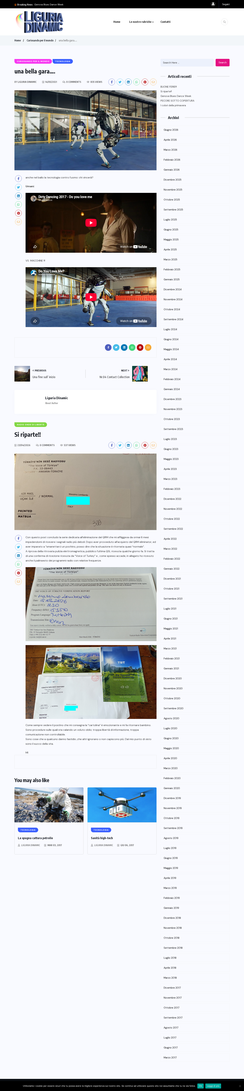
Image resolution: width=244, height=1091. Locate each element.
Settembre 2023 (173, 429)
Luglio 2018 (170, 957)
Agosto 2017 (171, 1027)
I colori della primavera (173, 105)
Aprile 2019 (170, 878)
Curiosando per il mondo (40, 40)
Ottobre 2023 (172, 419)
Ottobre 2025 (172, 199)
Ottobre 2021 (171, 588)
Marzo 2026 (170, 149)
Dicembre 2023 (172, 399)
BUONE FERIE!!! (169, 86)
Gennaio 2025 (172, 279)
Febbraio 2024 (172, 379)
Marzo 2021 (170, 648)
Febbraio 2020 (172, 778)
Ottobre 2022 (172, 519)
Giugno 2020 (171, 738)
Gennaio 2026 (172, 169)
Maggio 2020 (171, 748)
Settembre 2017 (173, 1017)
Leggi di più (213, 1086)
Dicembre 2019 (172, 798)
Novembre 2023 (173, 409)
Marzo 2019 (170, 888)
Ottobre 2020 (172, 698)
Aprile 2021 (170, 638)
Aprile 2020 (170, 758)
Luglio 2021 (170, 608)
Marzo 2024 (170, 369)
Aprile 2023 (170, 469)
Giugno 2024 (171, 339)
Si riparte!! (166, 91)
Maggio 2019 (171, 868)
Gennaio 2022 (171, 568)
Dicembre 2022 (172, 499)
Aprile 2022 (170, 539)
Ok (200, 1086)
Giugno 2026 (171, 130)
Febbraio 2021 (172, 658)
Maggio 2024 (171, 349)
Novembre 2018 (173, 928)
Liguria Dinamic (30, 845)
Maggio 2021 (171, 628)
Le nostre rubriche (140, 21)
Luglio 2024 (170, 329)
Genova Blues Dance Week (176, 96)
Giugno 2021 (171, 618)
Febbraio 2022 (172, 558)
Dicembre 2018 (172, 918)
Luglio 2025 (170, 219)
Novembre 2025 (173, 189)
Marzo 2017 (170, 1057)
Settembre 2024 (173, 319)
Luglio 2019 (170, 848)
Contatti (165, 21)
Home (116, 21)
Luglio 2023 (170, 439)
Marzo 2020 (171, 768)
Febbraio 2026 (172, 159)
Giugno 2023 (171, 449)
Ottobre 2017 (171, 1007)
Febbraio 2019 (172, 898)
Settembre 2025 (173, 209)
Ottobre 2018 (171, 938)
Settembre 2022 (173, 529)
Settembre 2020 (173, 708)
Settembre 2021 (173, 598)
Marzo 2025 (170, 259)
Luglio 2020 (170, 728)
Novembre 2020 (173, 688)
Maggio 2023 (171, 459)
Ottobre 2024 (172, 309)
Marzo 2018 (170, 977)
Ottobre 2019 (171, 818)
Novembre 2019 (173, 808)
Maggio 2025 (171, 239)
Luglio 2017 (170, 1037)
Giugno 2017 (171, 1047)
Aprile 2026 (170, 139)
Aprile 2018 (170, 967)
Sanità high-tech (102, 838)
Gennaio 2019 (171, 908)
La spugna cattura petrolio (35, 838)
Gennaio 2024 (172, 389)
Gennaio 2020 (172, 788)
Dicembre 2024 (173, 289)
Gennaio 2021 (171, 668)
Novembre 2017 (173, 997)
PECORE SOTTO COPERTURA (49, 4)
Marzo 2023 (170, 479)
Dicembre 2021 (172, 578)
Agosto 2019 (171, 838)
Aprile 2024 (170, 359)
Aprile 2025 (170, 249)
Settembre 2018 (173, 948)
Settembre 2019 (173, 828)
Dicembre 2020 (173, 678)
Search (223, 62)
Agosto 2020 (171, 718)
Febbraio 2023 (172, 489)
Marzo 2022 (170, 548)
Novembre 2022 (173, 509)
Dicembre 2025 (172, 179)
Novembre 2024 (173, 299)
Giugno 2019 (171, 858)
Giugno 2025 (171, 229)
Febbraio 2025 (172, 269)
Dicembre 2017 (172, 987)
